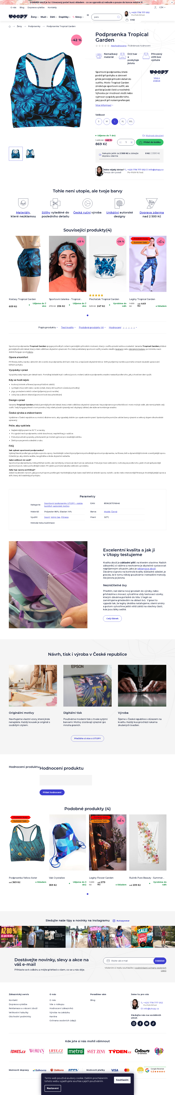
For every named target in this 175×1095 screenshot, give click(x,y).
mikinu (30, 352)
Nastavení (53, 1088)
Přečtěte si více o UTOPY (87, 738)
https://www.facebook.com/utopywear (140, 1023)
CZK (161, 7)
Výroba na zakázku (60, 1012)
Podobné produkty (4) (91, 327)
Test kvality (67, 327)
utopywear (133, 1023)
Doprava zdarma (152, 212)
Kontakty (52, 7)
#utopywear (122, 921)
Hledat (118, 17)
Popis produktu (47, 327)
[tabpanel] (27, 272)
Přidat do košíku (152, 142)
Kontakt (13, 1000)
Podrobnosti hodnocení (139, 45)
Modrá (107, 511)
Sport (47, 517)
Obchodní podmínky (20, 1016)
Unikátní (112, 212)
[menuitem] (35, 17)
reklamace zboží (146, 568)
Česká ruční (82, 212)
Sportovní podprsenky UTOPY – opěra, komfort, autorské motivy (63, 504)
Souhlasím (122, 1080)
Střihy (46, 212)
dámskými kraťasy (137, 349)
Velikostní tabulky (19, 1012)
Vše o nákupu (57, 1004)
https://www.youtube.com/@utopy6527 (146, 1023)
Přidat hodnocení (52, 792)
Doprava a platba (36, 7)
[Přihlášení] (155, 7)
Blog (22, 7)
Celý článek (112, 618)
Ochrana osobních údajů (63, 1020)
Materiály (23, 212)
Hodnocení (122, 328)
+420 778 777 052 (140, 12)
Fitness (65, 517)
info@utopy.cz (156, 169)
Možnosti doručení (155, 135)
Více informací (103, 105)
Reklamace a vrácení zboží (23, 1008)
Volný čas (55, 517)
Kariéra (53, 1016)
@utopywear (153, 1023)
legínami (119, 349)
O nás (13, 7)
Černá (114, 511)
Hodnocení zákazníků (61, 1008)
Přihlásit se (159, 960)
